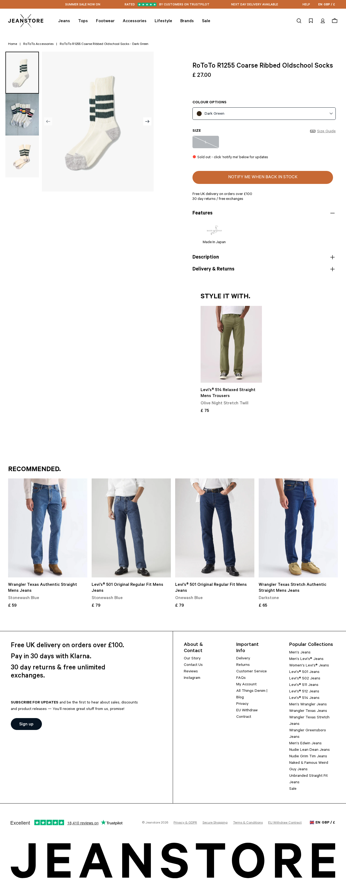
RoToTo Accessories (38, 44)
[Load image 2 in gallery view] (22, 115)
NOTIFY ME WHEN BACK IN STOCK (263, 177)
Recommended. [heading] (34, 470)
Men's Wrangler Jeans (308, 705)
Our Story (192, 659)
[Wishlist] (310, 20)
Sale (293, 789)
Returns (243, 665)
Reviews (191, 672)
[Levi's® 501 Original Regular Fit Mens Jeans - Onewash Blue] (214, 527)
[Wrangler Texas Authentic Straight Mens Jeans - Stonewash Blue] (47, 527)
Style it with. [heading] (225, 297)
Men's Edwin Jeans (305, 744)
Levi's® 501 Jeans (304, 672)
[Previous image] (48, 121)
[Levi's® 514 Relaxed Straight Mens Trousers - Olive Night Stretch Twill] (231, 344)
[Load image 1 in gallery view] (22, 73)
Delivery (243, 659)
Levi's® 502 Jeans (304, 679)
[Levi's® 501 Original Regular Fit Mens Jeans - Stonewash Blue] (131, 527)
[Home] (25, 21)
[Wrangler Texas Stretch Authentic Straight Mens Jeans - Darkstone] (298, 527)
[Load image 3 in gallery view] (22, 156)
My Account (246, 685)
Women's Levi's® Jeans (309, 666)
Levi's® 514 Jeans (304, 698)
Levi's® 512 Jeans (304, 692)
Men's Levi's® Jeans (306, 659)
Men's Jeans (300, 653)
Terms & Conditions (248, 823)
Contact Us (193, 665)
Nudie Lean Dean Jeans (309, 750)
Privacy (242, 704)
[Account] (322, 20)
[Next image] (147, 121)
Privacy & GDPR (185, 823)
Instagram (192, 678)
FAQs (241, 678)
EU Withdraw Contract (285, 823)
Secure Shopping (215, 823)
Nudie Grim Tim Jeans (308, 757)
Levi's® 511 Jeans (303, 685)
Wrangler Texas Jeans (308, 711)
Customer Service (251, 672)
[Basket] (334, 21)
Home (12, 44)
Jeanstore (152, 823)
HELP (306, 5)
